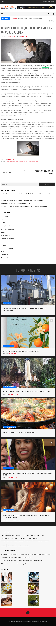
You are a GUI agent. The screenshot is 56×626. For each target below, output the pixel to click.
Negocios (3, 245)
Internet (3, 232)
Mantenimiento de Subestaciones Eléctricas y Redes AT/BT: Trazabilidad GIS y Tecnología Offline (26, 194)
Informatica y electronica (7, 229)
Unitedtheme (43, 621)
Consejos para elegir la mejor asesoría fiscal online (14, 171)
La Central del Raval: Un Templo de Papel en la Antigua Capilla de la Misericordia (34, 18)
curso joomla (45, 67)
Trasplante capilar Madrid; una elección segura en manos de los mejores (44, 172)
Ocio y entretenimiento (7, 248)
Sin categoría (11, 159)
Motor (2, 242)
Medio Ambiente (5, 235)
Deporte (3, 219)
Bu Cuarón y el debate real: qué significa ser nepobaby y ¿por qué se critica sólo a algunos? (24, 206)
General (3, 222)
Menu (3, 1)
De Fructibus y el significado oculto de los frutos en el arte (16, 197)
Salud (2, 251)
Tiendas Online (5, 258)
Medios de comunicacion (7, 238)
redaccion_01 (23, 36)
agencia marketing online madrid (34, 75)
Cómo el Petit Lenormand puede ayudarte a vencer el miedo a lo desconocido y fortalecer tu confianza (26, 516)
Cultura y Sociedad (6, 216)
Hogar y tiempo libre (6, 226)
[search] (53, 14)
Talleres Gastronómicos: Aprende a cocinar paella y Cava (15, 203)
